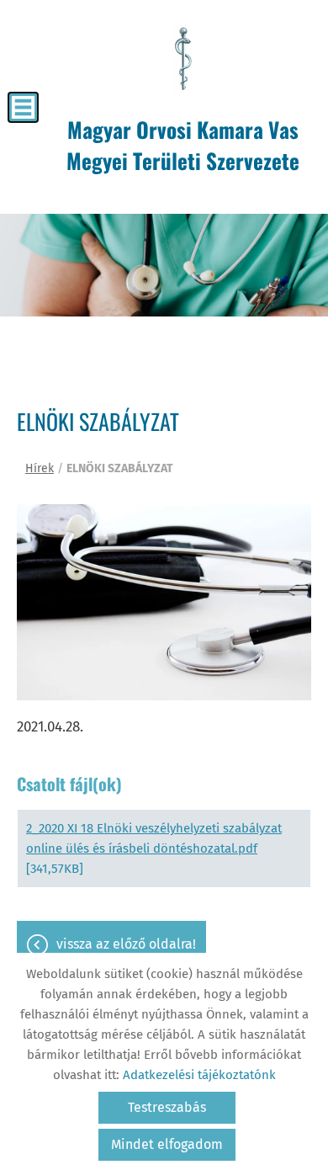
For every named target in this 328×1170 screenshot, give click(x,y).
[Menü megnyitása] (23, 107)
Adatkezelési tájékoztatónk (199, 1074)
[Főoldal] (182, 59)
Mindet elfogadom (167, 1144)
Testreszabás (167, 1107)
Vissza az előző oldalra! (126, 944)
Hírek (39, 468)
